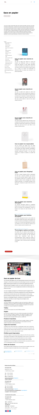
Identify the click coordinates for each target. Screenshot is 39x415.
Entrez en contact (8, 251)
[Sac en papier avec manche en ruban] (25, 88)
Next (34, 353)
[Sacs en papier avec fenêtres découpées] (23, 213)
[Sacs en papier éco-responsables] (25, 143)
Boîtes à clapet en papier (8, 57)
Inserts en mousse (7, 67)
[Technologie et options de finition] (21, 228)
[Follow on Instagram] (8, 411)
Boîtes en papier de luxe (8, 42)
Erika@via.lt (16, 378)
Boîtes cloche (7, 43)
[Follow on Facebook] (6, 411)
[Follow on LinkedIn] (10, 411)
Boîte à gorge (7, 46)
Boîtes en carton (7, 60)
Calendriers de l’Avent (8, 72)
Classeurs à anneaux (8, 64)
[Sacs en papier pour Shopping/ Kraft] (25, 170)
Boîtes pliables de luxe (8, 63)
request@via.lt (24, 390)
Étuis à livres (7, 59)
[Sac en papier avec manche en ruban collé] (25, 117)
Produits (5, 41)
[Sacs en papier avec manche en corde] (25, 58)
